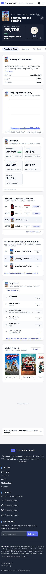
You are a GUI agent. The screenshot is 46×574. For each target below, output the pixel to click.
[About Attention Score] (41, 38)
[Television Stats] (8, 3)
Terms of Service (7, 563)
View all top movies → (33, 232)
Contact (4, 487)
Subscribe (32, 534)
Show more (8, 72)
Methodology (6, 483)
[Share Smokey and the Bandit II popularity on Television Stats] (42, 18)
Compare (5, 475)
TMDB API (24, 557)
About (3, 479)
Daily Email (5, 472)
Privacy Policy (6, 566)
